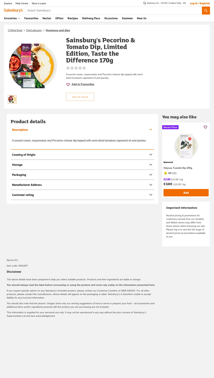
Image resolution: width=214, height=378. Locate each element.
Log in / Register (200, 3)
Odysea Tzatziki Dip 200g (178, 168)
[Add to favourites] (205, 127)
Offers (59, 18)
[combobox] (113, 11)
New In (141, 18)
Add (186, 193)
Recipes (73, 18)
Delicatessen (34, 30)
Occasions (111, 18)
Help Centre (22, 3)
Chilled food (15, 30)
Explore (8, 3)
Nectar (46, 18)
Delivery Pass (91, 19)
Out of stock (80, 97)
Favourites (31, 18)
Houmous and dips (58, 30)
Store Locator (39, 3)
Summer (127, 18)
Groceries (10, 18)
